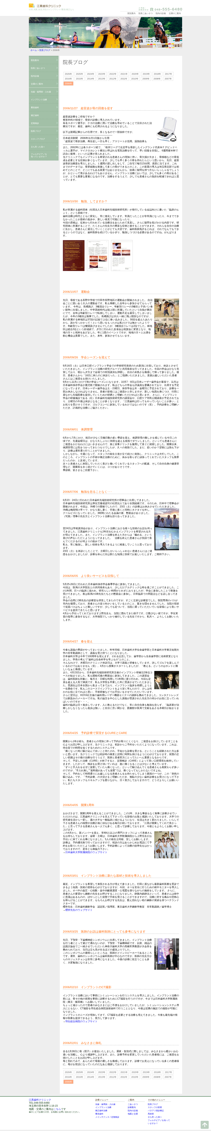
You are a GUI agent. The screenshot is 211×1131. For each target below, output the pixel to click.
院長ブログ (44, 50)
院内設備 (35, 76)
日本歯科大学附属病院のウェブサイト (86, 852)
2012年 (112, 78)
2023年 (101, 74)
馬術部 (151, 1114)
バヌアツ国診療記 (156, 1110)
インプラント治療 (39, 99)
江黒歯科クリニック (52, 6)
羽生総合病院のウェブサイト (81, 1021)
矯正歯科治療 (101, 1110)
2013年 (101, 78)
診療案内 (132, 1107)
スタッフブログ (38, 139)
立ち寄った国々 (155, 1117)
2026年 (68, 74)
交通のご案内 (175, 13)
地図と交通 (133, 1114)
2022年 (112, 74)
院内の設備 (161, 13)
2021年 (124, 74)
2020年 (135, 74)
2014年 (90, 78)
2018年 (157, 74)
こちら (57, 1109)
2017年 (168, 74)
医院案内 (131, 13)
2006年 (68, 83)
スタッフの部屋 (155, 1107)
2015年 (79, 78)
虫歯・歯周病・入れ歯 (41, 92)
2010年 (134, 78)
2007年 (168, 78)
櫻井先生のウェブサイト (79, 910)
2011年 (123, 78)
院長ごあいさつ (146, 13)
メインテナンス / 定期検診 (107, 1117)
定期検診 (35, 123)
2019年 (146, 74)
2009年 (146, 78)
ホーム (33, 50)
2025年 (79, 74)
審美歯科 (35, 107)
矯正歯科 (35, 115)
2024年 (90, 74)
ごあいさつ (133, 1104)
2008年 (157, 78)
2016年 (68, 78)
